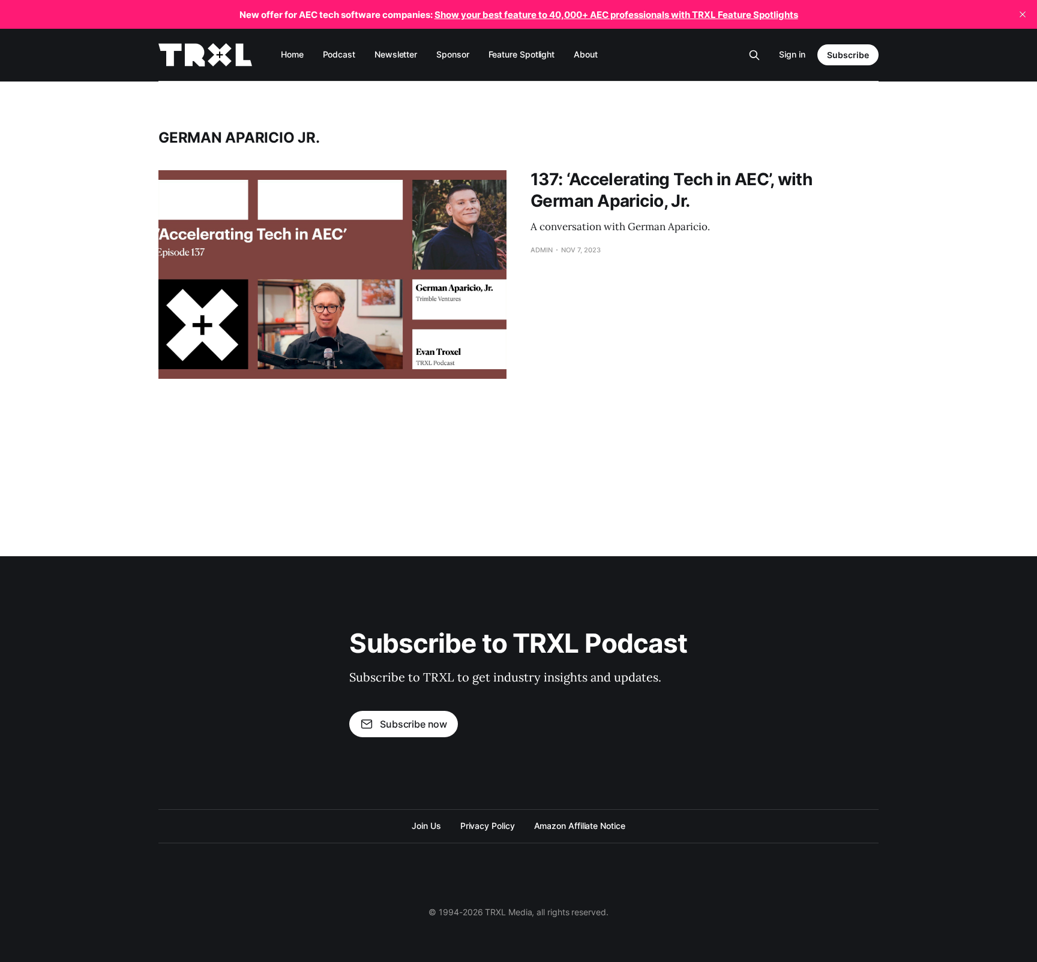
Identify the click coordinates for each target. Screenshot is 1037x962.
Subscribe (848, 55)
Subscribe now (413, 724)
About (586, 54)
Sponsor (452, 54)
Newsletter (395, 54)
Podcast (339, 54)
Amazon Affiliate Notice (579, 826)
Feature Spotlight (521, 54)
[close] (1022, 14)
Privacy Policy (487, 826)
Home (292, 54)
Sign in (792, 54)
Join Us (426, 826)
